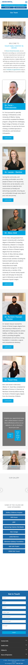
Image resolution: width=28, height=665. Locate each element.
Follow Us (4, 650)
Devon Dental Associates (12, 51)
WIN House (14, 517)
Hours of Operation (6, 655)
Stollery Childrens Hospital (14, 512)
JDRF (14, 522)
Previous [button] (2, 460)
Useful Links (4, 645)
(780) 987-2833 (7, 7)
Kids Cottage (14, 532)
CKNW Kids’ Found (14, 551)
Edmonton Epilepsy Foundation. (14, 541)
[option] (14, 490)
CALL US (10, 435)
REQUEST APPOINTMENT (17, 435)
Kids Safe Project (14, 546)
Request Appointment (20, 7)
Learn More (7, 138)
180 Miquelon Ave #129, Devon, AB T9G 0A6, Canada (14, 5)
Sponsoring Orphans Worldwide (14, 527)
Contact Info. (5, 641)
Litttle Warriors (14, 537)
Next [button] (25, 460)
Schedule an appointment (13, 69)
